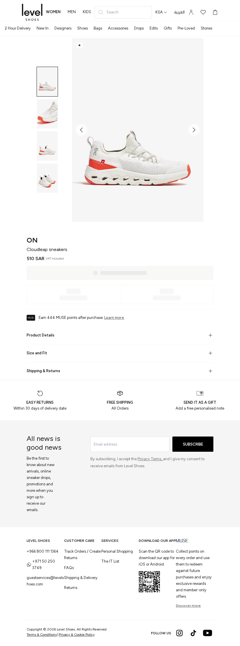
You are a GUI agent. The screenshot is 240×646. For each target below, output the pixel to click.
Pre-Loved (186, 28)
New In (43, 28)
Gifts (168, 28)
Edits (154, 28)
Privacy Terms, (150, 459)
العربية (179, 12)
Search (113, 12)
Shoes (82, 28)
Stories (206, 28)
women (53, 12)
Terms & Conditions (42, 635)
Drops (139, 28)
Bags (98, 28)
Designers (62, 28)
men (72, 12)
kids (87, 12)
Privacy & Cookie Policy (77, 635)
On (32, 240)
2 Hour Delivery (18, 28)
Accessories (118, 28)
